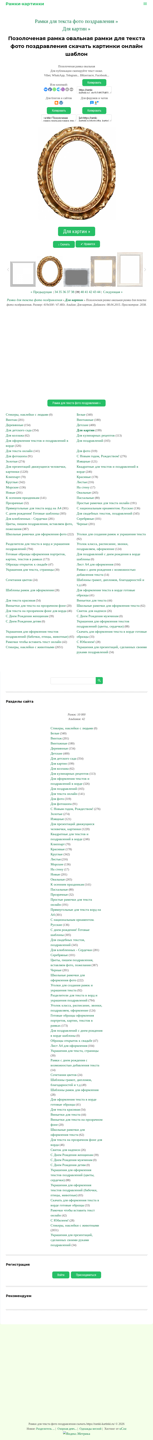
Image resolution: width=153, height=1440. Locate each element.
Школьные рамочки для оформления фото (36, 534)
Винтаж (11, 420)
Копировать (94, 82)
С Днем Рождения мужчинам (97, 616)
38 (72, 292)
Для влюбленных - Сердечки (26, 518)
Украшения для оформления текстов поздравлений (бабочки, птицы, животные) (74, 1190)
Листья (82, 482)
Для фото (83, 451)
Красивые (84, 477)
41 (86, 292)
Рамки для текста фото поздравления (34, 300)
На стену (83, 487)
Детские (82, 425)
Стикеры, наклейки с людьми (27, 414)
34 (56, 292)
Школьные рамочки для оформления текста (108, 605)
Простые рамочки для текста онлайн (103, 503)
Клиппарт (13, 477)
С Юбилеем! (86, 642)
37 (68, 292)
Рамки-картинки (25, 3)
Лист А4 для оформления (95, 564)
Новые (10, 492)
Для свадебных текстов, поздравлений (104, 513)
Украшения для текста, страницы (30, 569)
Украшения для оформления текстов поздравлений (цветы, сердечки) (72, 1175)
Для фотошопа (16, 456)
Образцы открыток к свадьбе (27, 564)
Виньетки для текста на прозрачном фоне (36, 605)
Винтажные (85, 420)
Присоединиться (86, 1275)
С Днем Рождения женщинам (27, 616)
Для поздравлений (90, 440)
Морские (12, 487)
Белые (81, 414)
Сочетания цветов (19, 580)
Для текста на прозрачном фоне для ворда (36, 611)
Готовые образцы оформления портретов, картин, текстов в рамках (72, 1020)
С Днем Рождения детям (23, 621)
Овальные (84, 492)
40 (82, 292)
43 (94, 292)
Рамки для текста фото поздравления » (76, 21)
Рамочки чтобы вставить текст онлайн (33, 642)
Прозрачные (14, 503)
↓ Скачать (64, 244)
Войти (60, 1275)
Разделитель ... (45, 1428)
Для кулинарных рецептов (96, 435)
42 (90, 292)
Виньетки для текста (92, 600)
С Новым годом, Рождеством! (98, 456)
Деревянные (14, 425)
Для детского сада (19, 430)
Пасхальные (85, 498)
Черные (82, 524)
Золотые (12, 461)
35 (60, 292)
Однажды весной (90, 1428)
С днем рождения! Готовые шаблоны (32, 513)
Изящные (83, 461)
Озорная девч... (67, 1428)
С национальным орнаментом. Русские (105, 508)
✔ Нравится (88, 244)
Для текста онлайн (19, 451)
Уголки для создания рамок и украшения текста (111, 534)
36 (64, 292)
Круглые (12, 482)
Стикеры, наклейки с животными (30, 647)
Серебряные (85, 518)
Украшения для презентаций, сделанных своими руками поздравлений (72, 1240)
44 (98, 292)
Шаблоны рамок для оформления (30, 590)
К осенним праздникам (22, 498)
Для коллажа (15, 435)
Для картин (74, 300)
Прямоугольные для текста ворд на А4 (33, 508)
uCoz (123, 1428)
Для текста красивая (20, 600)
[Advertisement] (76, 352)
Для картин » (76, 29)
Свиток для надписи (91, 611)
